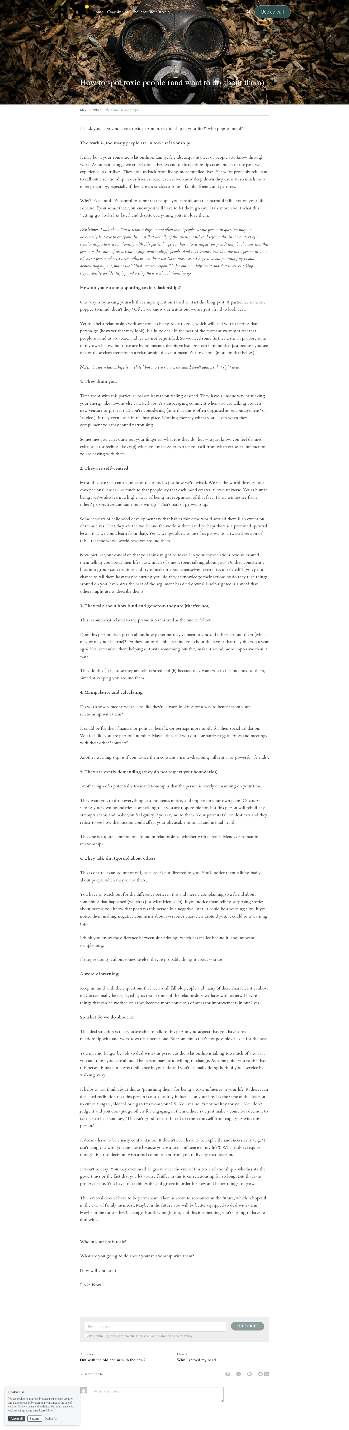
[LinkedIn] (249, 1374)
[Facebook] (227, 1374)
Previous (89, 1354)
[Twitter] (238, 1374)
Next (180, 1354)
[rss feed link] (266, 1374)
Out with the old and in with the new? (112, 1360)
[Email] (260, 1374)
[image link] (73, 11)
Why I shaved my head (196, 1360)
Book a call (272, 12)
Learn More (45, 1410)
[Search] (248, 12)
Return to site (93, 1374)
